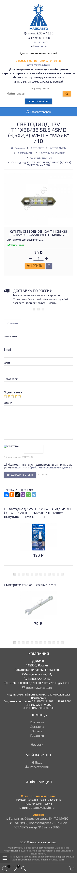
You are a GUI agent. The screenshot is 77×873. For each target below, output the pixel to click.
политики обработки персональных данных (43, 467)
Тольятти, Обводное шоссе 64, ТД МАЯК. (38, 818)
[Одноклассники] (11, 494)
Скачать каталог (38, 101)
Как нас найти (40, 42)
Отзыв (8, 403)
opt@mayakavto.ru (38, 64)
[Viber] (23, 494)
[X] (17, 494)
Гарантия (37, 735)
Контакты (41, 46)
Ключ (46, 88)
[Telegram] (34, 494)
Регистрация (39, 767)
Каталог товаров (40, 111)
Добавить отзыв (21, 474)
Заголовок (11, 379)
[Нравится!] (49, 266)
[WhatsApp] (28, 494)
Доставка (37, 727)
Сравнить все (33, 516)
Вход (38, 762)
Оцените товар (13, 392)
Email (7, 349)
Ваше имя (10, 336)
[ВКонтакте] (6, 494)
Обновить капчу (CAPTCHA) (18, 457)
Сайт (7, 363)
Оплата (37, 731)
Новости (37, 744)
